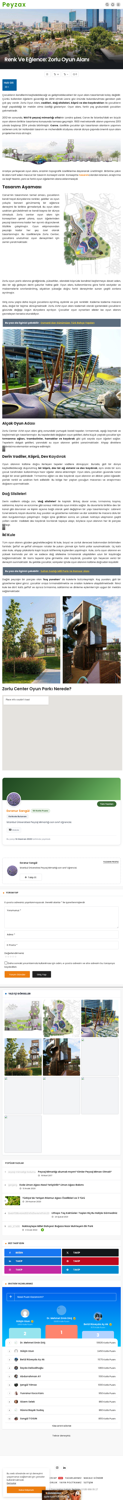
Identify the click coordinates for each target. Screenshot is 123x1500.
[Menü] (118, 4)
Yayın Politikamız (71, 1482)
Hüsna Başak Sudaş (32, 1410)
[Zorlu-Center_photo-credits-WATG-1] (31, 640)
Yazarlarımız (73, 1478)
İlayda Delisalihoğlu (31, 1368)
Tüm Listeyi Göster (61, 1426)
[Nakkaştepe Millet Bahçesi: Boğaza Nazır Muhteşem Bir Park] (12, 1226)
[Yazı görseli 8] (61, 1095)
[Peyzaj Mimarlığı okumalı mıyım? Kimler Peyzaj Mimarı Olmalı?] (20, 1172)
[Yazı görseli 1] (23, 1018)
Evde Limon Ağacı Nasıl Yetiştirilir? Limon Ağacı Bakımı (52, 1184)
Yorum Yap (12, 892)
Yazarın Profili (111, 862)
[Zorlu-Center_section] (61, 152)
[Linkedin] (64, 1468)
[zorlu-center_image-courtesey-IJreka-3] (92, 640)
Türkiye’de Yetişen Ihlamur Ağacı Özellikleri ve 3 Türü (53, 1197)
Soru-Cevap (52, 1478)
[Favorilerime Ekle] (48, 74)
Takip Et (32, 877)
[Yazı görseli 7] (23, 1095)
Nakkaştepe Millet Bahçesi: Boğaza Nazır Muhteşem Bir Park (57, 1226)
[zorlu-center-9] (61, 373)
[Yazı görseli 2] (61, 1018)
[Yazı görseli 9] (99, 1095)
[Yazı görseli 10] (23, 1134)
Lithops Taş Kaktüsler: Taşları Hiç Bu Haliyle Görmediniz (84, 1213)
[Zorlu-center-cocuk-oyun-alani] (92, 233)
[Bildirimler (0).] (112, 4)
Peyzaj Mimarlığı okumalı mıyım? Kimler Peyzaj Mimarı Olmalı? (75, 1171)
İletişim (88, 1482)
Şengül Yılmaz (28, 1384)
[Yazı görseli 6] (99, 1057)
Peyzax (14, 4)
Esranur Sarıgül (18, 811)
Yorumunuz (14, 910)
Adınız (11, 934)
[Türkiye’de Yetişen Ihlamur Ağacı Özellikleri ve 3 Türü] (12, 1200)
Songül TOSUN (28, 1418)
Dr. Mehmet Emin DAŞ (59, 1318)
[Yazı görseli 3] (99, 1018)
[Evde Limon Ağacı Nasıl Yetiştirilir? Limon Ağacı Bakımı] (11, 1185)
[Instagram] (57, 1468)
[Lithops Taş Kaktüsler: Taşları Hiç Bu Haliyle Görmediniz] (27, 1213)
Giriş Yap (41, 974)
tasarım (84, 175)
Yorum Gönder (17, 974)
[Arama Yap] (107, 4)
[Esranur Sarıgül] (13, 870)
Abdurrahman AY (30, 1376)
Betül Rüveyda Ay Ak (96, 1324)
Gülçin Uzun (23, 1321)
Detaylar (11, 1483)
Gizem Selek (27, 1401)
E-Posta (12, 945)
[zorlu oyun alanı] (23, 1057)
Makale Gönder (93, 1478)
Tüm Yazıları (106, 804)
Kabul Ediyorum (26, 1490)
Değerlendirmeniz (14, 953)
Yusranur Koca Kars (32, 1393)
